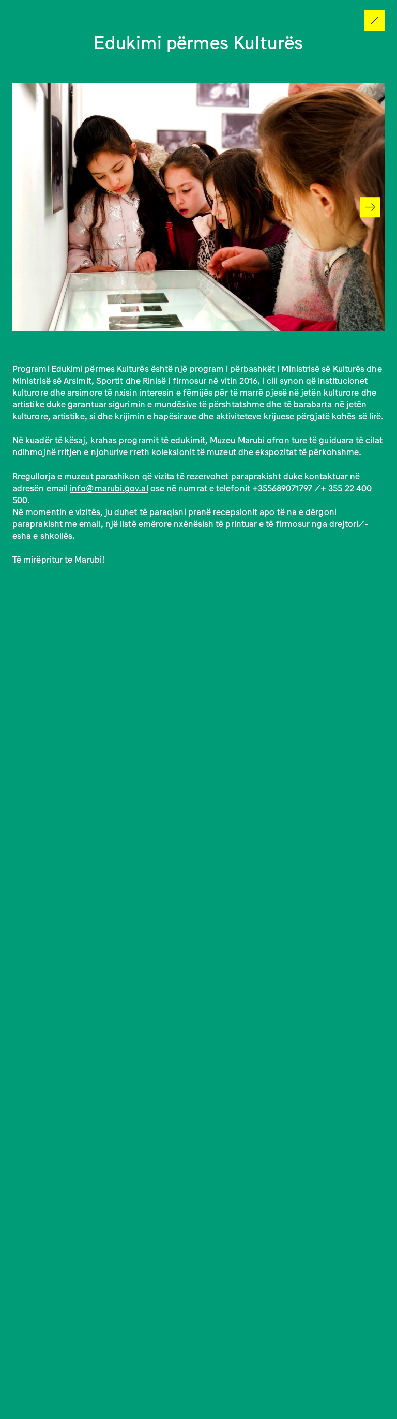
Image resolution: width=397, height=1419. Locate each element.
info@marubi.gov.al (109, 487)
